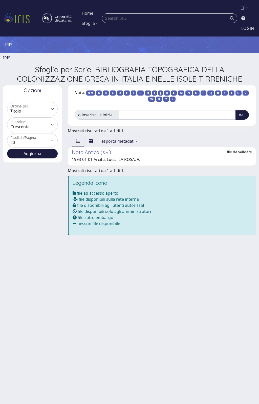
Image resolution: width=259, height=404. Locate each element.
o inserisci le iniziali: (97, 115)
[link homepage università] (57, 18)
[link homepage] (18, 18)
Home (87, 13)
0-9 (90, 93)
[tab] (78, 141)
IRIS (6, 58)
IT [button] (243, 8)
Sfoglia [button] (88, 23)
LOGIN (247, 28)
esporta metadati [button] (118, 141)
